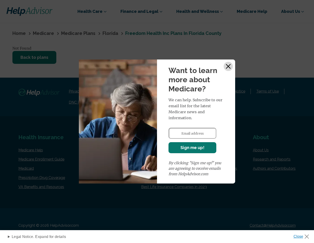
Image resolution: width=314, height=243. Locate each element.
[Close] (228, 66)
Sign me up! (192, 147)
